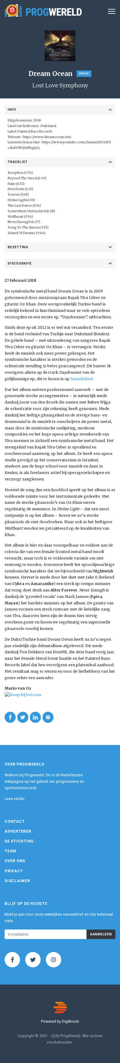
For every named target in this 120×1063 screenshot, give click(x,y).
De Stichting (19, 841)
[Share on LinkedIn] (35, 717)
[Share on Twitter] (22, 717)
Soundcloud (81, 378)
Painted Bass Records (35, 131)
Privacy (14, 871)
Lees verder (15, 799)
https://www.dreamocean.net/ (47, 137)
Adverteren (18, 831)
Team (10, 851)
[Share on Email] (48, 717)
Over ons (15, 861)
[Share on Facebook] (10, 717)
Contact (15, 821)
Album (84, 73)
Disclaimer (17, 881)
